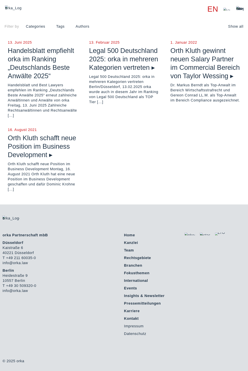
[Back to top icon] (231, 364)
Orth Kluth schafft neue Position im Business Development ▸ (42, 146)
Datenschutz (135, 334)
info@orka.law (15, 263)
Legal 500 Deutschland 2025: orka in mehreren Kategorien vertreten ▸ (123, 59)
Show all (235, 26)
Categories (35, 26)
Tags (60, 26)
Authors (82, 26)
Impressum (134, 326)
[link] (227, 9)
